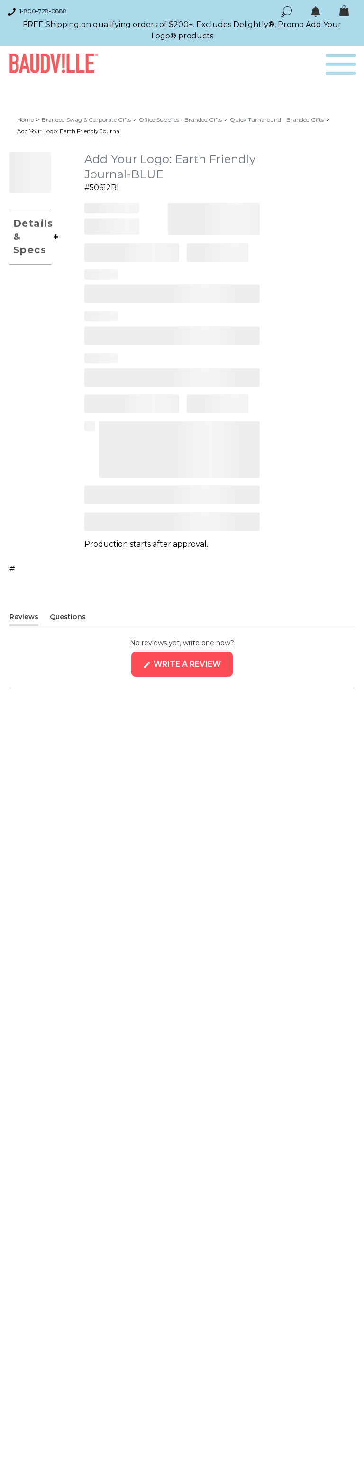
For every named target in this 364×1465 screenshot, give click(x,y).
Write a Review (192, 668)
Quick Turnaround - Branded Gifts (277, 119)
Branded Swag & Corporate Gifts (86, 119)
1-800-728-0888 (43, 11)
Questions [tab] (68, 618)
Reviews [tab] (23, 618)
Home (25, 119)
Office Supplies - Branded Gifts (180, 119)
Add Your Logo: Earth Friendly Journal (69, 131)
